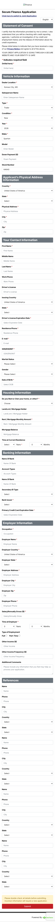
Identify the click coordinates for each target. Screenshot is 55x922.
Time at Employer (10, 622)
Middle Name (7, 256)
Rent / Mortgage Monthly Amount (17, 419)
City (4, 217)
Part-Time (13, 636)
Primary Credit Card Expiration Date (18, 510)
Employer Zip (8, 591)
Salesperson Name (10, 93)
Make (5, 134)
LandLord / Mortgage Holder (14, 409)
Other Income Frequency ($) (14, 652)
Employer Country (10, 550)
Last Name (7, 266)
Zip (4, 227)
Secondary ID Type (10, 489)
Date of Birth (8, 380)
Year (4, 124)
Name (4, 686)
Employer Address (11, 570)
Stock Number (8, 165)
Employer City (9, 580)
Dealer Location (9, 82)
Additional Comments (11, 662)
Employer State (9, 560)
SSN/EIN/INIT (8, 349)
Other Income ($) (9, 641)
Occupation (8, 529)
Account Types (8, 469)
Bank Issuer (8, 500)
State (5, 196)
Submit (27, 906)
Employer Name (9, 539)
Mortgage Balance (10, 430)
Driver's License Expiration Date (16, 318)
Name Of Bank (8, 459)
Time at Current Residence (13, 440)
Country (6, 186)
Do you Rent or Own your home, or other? (20, 399)
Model (4, 144)
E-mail (5, 339)
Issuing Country (9, 297)
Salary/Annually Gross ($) (14, 611)
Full (3, 636)
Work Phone (7, 277)
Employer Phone (10, 601)
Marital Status (8, 359)
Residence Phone (10, 328)
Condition (7, 113)
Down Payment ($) (10, 154)
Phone (5, 697)
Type (5, 103)
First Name (7, 246)
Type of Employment (11, 632)
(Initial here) (8, 63)
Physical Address (10, 207)
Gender (5, 369)
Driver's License (9, 287)
